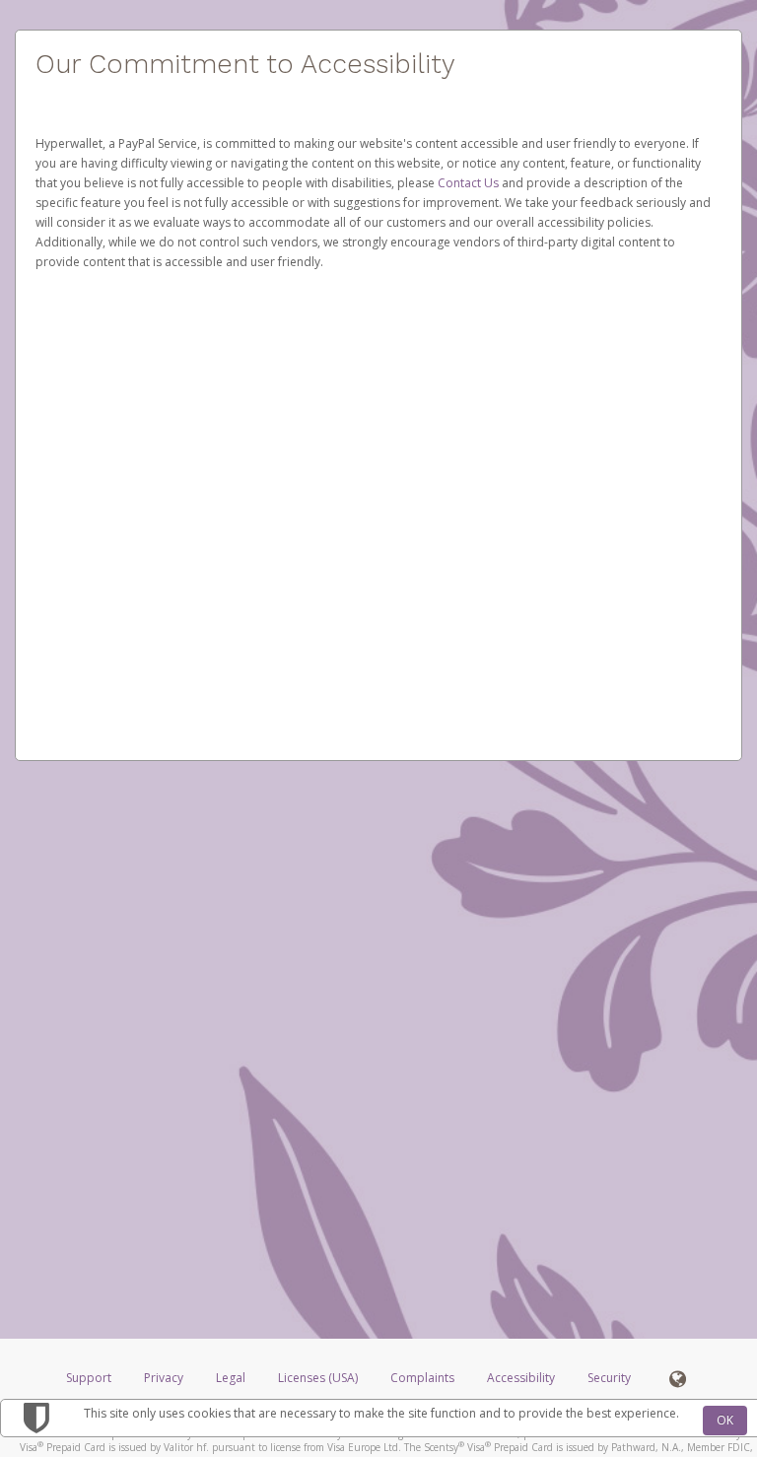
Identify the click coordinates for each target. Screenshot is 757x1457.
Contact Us (470, 182)
